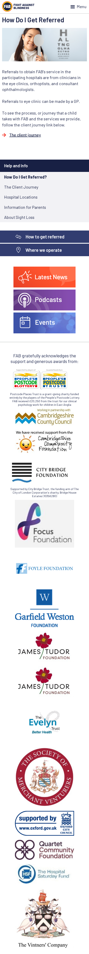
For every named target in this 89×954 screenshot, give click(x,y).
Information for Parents (25, 207)
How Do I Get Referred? (25, 176)
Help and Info (16, 165)
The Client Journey (21, 186)
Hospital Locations (20, 196)
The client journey (25, 134)
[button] (44, 7)
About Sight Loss (19, 217)
